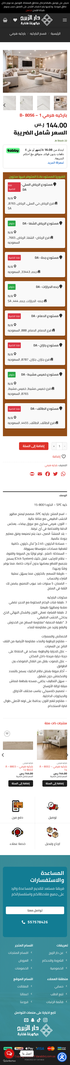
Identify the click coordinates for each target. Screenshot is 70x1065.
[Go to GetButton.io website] (9, 1061)
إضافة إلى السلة (34, 446)
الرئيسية (55, 33)
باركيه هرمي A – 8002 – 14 (53, 768)
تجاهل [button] (29, 10)
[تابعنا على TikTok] (39, 1020)
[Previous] (60, 71)
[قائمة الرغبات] (15, 20)
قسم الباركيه (38, 33)
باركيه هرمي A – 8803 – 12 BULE (19, 768)
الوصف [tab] (63, 495)
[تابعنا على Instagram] (45, 1020)
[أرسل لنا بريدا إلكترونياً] (26, 1020)
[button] (64, 20)
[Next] (6, 71)
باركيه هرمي (18, 33)
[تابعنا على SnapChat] (33, 1020)
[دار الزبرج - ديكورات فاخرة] (36, 20)
